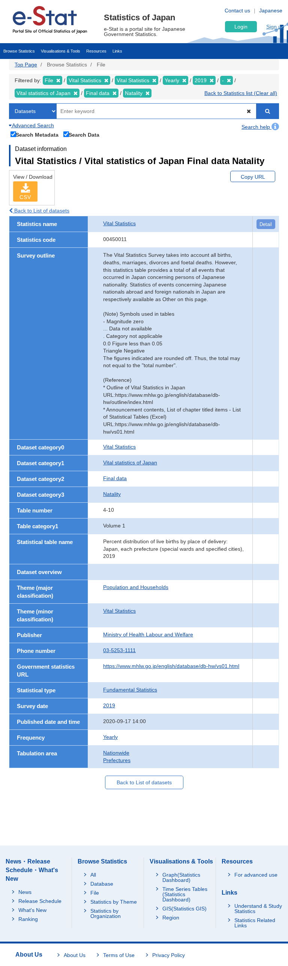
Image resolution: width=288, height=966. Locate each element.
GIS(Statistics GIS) (184, 908)
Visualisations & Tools (60, 51)
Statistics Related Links (254, 923)
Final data (115, 478)
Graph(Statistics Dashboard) (181, 877)
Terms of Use (119, 955)
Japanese (270, 10)
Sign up (275, 27)
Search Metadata (37, 134)
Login (241, 27)
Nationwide (116, 753)
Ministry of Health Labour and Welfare (148, 634)
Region (170, 917)
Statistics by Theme (113, 901)
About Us (75, 955)
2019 (109, 705)
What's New (32, 910)
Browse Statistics (19, 51)
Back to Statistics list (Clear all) (240, 93)
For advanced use (256, 874)
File (94, 892)
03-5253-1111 (119, 650)
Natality (112, 494)
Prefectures (116, 760)
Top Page (26, 65)
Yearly (110, 737)
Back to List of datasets (41, 210)
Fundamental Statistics (130, 690)
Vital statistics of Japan (130, 463)
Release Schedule (40, 901)
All (93, 874)
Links (117, 51)
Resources (96, 51)
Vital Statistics (119, 223)
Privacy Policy (168, 955)
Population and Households (135, 587)
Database (101, 883)
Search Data (84, 134)
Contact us (237, 10)
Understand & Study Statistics (258, 908)
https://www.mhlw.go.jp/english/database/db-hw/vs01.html (171, 666)
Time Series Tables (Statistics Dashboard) (184, 894)
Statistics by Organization (105, 913)
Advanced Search (32, 125)
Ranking (28, 919)
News (25, 892)
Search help (257, 127)
